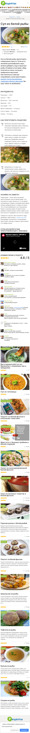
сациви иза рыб (21, 217)
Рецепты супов (5, 348)
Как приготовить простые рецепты (8, 3)
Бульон (3, 648)
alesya (26, 46)
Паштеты (3, 541)
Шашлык (3, 576)
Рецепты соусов (5, 478)
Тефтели (3, 612)
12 (11, 47)
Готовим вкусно (15, 719)
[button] (28, 3)
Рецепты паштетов (6, 401)
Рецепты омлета (5, 426)
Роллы (3, 505)
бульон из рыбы (18, 307)
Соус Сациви (4, 682)
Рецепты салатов (6, 452)
